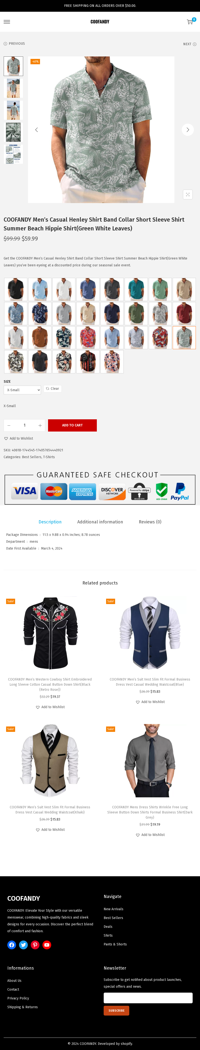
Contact (13, 989)
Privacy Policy (18, 998)
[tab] (50, 522)
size (7, 381)
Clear (55, 389)
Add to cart (72, 425)
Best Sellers (31, 457)
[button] (18, 438)
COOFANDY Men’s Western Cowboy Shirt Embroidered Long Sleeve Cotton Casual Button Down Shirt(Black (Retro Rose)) (50, 684)
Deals (108, 927)
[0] (190, 22)
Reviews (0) (150, 522)
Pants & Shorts (115, 944)
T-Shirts (49, 457)
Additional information (100, 522)
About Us (14, 981)
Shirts (108, 935)
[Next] (188, 130)
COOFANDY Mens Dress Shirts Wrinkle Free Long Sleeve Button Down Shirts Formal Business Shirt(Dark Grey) (150, 812)
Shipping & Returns (22, 1007)
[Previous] (36, 130)
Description (50, 522)
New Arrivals (113, 909)
